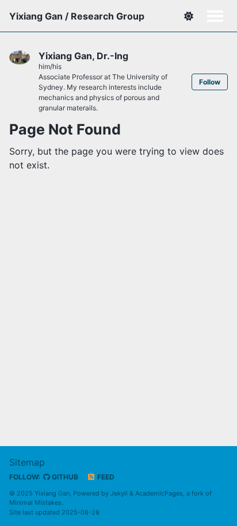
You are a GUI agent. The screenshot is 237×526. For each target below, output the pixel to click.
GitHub (64, 477)
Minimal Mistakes (35, 502)
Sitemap (27, 462)
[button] (188, 16)
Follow (209, 82)
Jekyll (119, 493)
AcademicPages (159, 493)
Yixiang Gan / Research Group (76, 16)
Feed (104, 477)
